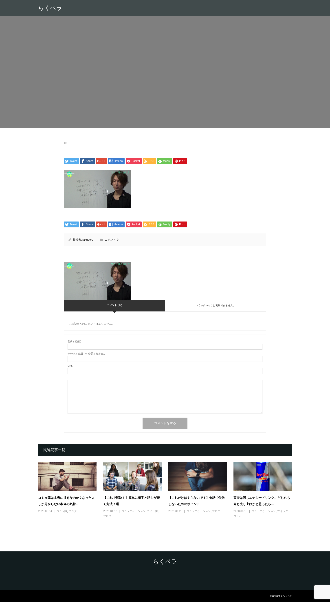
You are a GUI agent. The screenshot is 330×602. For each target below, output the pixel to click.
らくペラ (50, 7)
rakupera (87, 239)
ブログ (72, 511)
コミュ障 (61, 511)
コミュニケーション (133, 511)
